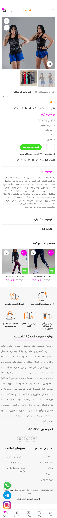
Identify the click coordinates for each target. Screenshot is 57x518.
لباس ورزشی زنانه (40, 92)
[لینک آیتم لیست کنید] (43, 456)
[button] (52, 271)
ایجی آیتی (21, 499)
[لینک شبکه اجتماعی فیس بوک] (40, 160)
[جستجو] (10, 10)
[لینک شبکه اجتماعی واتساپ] (22, 160)
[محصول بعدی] (3, 96)
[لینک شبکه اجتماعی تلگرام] (18, 160)
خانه (53, 92)
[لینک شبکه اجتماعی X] (37, 160)
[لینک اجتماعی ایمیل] (33, 160)
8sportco (14, 490)
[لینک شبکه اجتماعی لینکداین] (25, 160)
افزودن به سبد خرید (31, 147)
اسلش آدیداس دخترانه (42, 276)
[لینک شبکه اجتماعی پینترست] (29, 160)
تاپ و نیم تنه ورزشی (22, 92)
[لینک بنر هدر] (33, 3)
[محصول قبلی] (9, 96)
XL (51, 102)
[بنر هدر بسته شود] (3, 3)
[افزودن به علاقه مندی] (33, 252)
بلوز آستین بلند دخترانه (15, 276)
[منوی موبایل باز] (53, 10)
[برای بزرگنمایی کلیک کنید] (50, 64)
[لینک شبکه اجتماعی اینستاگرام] (34, 439)
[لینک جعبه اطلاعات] (42, 299)
